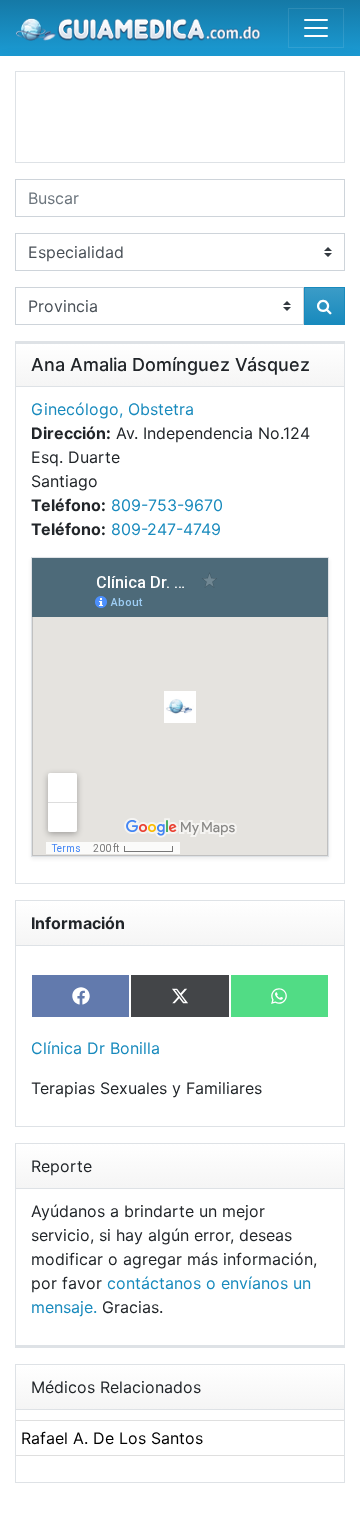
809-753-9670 (167, 505)
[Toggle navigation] (316, 28)
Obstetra (161, 409)
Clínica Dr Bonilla (95, 1048)
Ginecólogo (75, 409)
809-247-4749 (166, 529)
